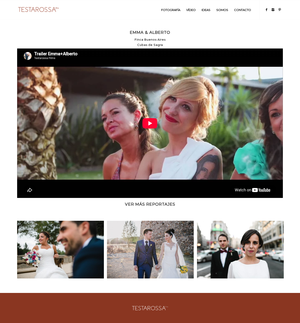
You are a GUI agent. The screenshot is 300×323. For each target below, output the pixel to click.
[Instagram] (273, 9)
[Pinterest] (279, 9)
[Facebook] (266, 9)
